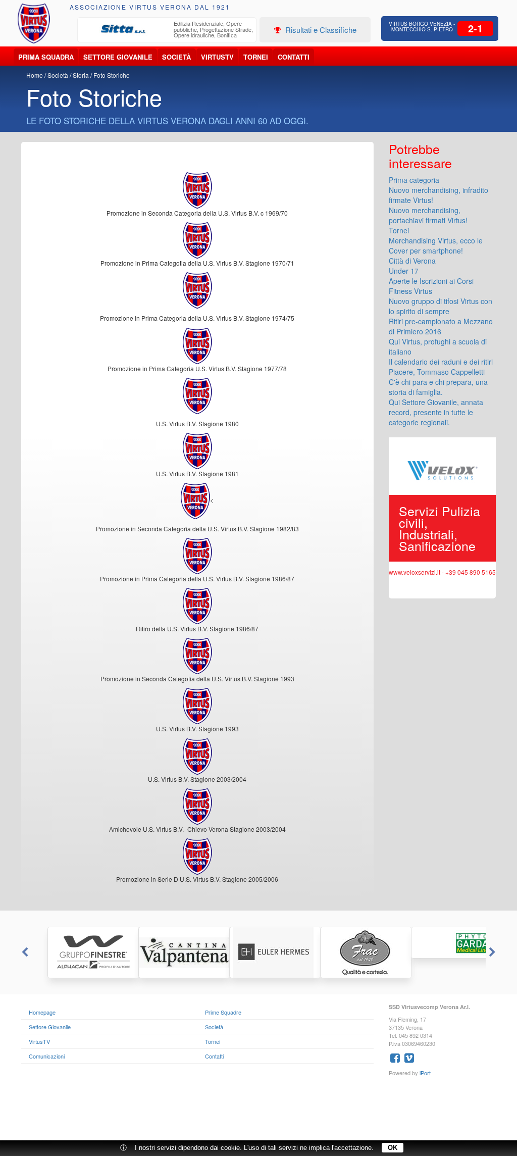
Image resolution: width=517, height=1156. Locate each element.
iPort (425, 1073)
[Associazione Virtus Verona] (34, 23)
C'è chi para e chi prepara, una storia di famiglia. (438, 387)
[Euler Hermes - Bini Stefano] (258, 952)
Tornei (255, 57)
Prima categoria (414, 180)
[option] (167, 30)
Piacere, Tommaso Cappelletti (437, 372)
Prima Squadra (46, 57)
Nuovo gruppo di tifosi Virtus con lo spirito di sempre (440, 306)
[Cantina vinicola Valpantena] (167, 952)
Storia (81, 75)
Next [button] (493, 952)
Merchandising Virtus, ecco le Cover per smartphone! (436, 245)
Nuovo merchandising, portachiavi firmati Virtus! (428, 215)
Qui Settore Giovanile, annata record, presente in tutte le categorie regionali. (436, 412)
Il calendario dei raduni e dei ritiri (441, 362)
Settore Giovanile (117, 57)
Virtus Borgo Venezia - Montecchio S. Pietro (422, 26)
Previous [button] (24, 952)
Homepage (42, 1012)
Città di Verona (412, 261)
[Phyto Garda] (440, 943)
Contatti (293, 57)
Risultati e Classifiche (319, 29)
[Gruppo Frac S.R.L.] (349, 952)
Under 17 (404, 271)
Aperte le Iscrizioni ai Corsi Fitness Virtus (431, 286)
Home (34, 75)
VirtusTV (217, 57)
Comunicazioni (47, 1056)
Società (176, 57)
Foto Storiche (111, 75)
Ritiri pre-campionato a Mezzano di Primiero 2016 (441, 326)
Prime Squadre (223, 1012)
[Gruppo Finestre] (76, 952)
